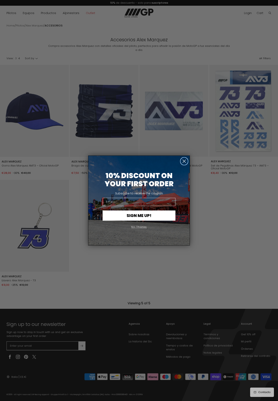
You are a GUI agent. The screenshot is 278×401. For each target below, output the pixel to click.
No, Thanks (139, 227)
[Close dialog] (184, 161)
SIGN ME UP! (139, 215)
